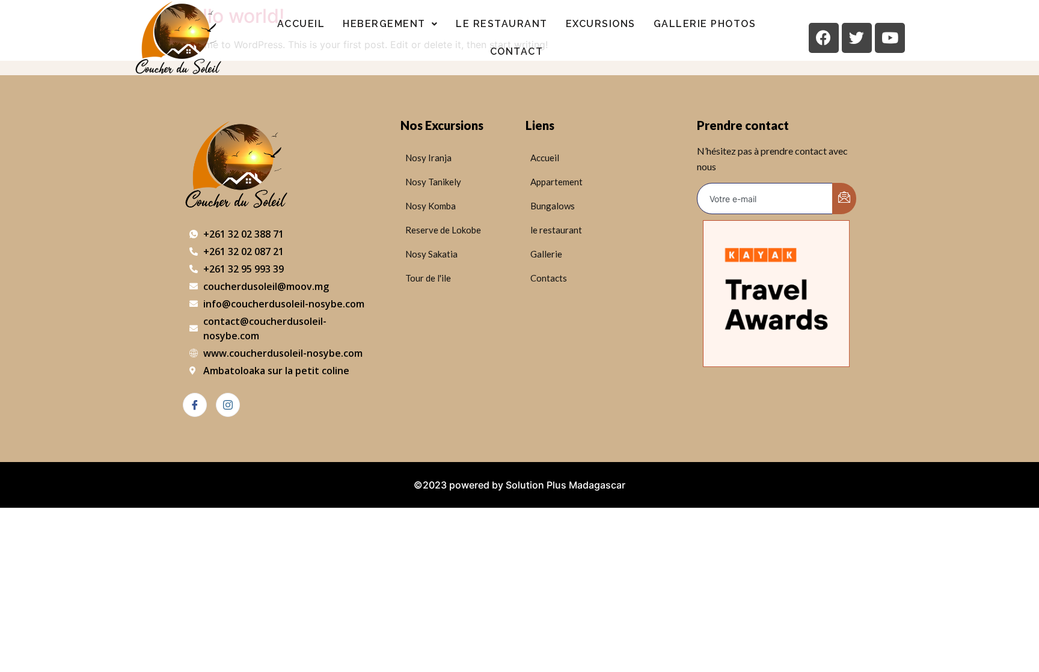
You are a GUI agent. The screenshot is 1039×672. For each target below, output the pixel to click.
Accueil (301, 23)
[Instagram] (228, 405)
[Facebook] (195, 405)
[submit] (844, 198)
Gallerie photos (705, 23)
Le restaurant (502, 23)
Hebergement (384, 23)
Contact (517, 51)
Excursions (601, 23)
